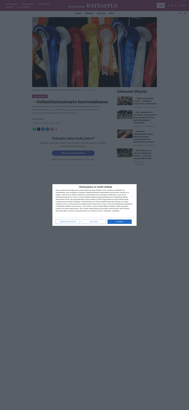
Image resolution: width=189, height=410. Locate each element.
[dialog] (94, 205)
